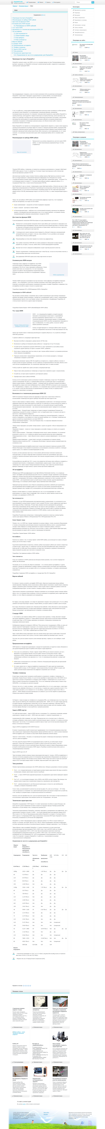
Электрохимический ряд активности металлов (86, 246)
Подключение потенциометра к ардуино (38, 1080)
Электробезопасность (79, 32)
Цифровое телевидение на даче (86, 112)
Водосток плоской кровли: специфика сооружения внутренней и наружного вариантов (60, 1011)
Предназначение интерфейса (21, 45)
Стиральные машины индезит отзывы (19, 1009)
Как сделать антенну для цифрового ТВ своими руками (86, 68)
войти (24, 1104)
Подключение (32, 2)
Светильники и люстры (79, 25)
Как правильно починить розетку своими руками (60, 1079)
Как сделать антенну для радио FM (86, 45)
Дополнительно (23, 6)
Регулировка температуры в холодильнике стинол (85, 57)
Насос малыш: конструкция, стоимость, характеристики (60, 1045)
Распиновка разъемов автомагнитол (85, 198)
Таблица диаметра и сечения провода (85, 90)
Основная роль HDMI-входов (21, 23)
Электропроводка (18, 1062)
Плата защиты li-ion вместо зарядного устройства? (85, 187)
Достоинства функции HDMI (21, 22)
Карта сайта (46, 1112)
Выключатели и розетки (80, 10)
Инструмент (57, 2)
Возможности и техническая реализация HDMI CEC (27, 29)
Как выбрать (19, 38)
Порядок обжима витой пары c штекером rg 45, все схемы (21, 325)
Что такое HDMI (17, 27)
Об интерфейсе (17, 31)
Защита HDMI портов (19, 49)
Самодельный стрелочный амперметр (40, 1009)
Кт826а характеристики (58, 274)
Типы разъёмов (17, 51)
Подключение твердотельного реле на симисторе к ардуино (86, 79)
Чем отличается (20, 40)
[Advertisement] (40, 79)
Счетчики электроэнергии (80, 30)
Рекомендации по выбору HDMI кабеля (24, 20)
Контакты (46, 1114)
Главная (15, 6)
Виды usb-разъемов (22, 152)
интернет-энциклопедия (19, 2)
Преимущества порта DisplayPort (22, 18)
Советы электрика (78, 27)
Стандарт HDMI (17, 43)
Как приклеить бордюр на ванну (20, 1079)
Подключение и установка (80, 20)
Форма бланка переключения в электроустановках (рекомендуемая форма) (81, 102)
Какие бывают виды (21, 35)
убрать (43, 15)
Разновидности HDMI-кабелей (25, 26)
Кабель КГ (15, 1043)
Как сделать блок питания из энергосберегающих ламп (85, 124)
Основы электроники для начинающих (86, 209)
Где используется (20, 33)
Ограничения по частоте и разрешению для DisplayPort (33, 55)
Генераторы (77, 12)
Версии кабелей (17, 41)
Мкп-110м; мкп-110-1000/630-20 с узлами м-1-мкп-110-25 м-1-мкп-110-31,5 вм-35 (85, 235)
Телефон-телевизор (18, 47)
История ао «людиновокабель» (37, 1044)
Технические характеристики (21, 53)
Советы (48, 2)
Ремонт (41, 2)
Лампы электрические (79, 17)
